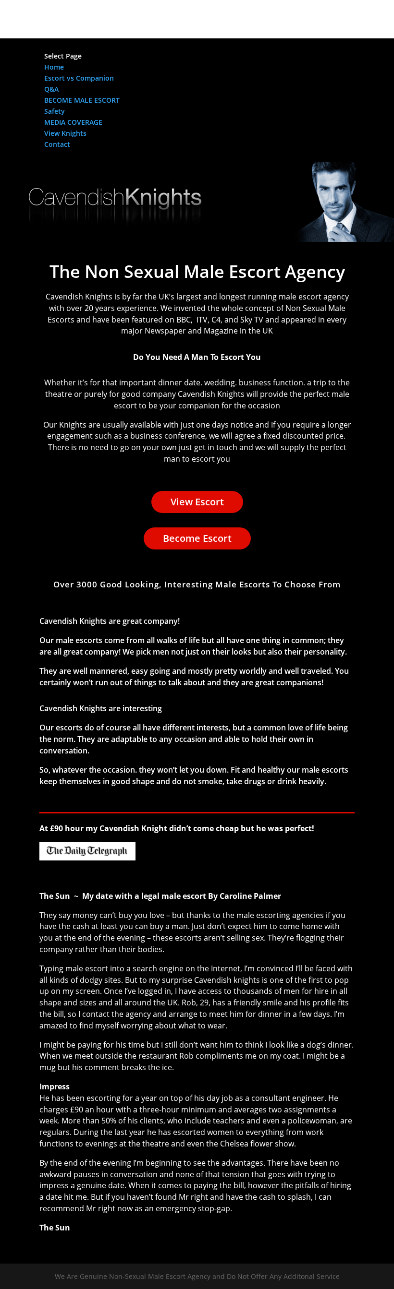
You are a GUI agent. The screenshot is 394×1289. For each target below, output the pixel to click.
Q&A (51, 89)
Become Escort (197, 538)
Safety (54, 111)
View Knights (65, 133)
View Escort (197, 501)
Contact (57, 144)
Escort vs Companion (79, 78)
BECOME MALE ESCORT (82, 100)
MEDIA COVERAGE (73, 122)
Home (54, 67)
